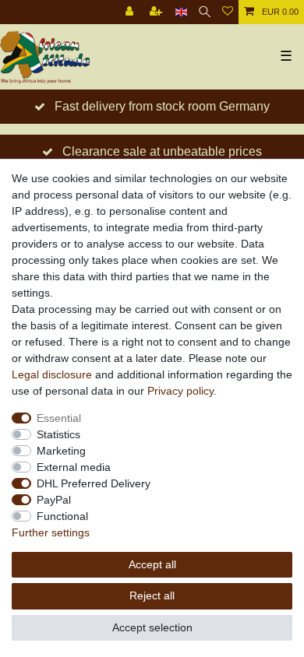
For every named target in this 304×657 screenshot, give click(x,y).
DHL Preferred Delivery (93, 483)
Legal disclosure (52, 374)
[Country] (181, 12)
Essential (59, 418)
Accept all (152, 564)
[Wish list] (228, 12)
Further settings (51, 532)
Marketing (61, 450)
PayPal (54, 500)
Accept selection (152, 627)
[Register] (157, 12)
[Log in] (131, 12)
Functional (62, 516)
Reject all (152, 595)
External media (74, 467)
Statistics (58, 434)
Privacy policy (180, 391)
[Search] (205, 12)
